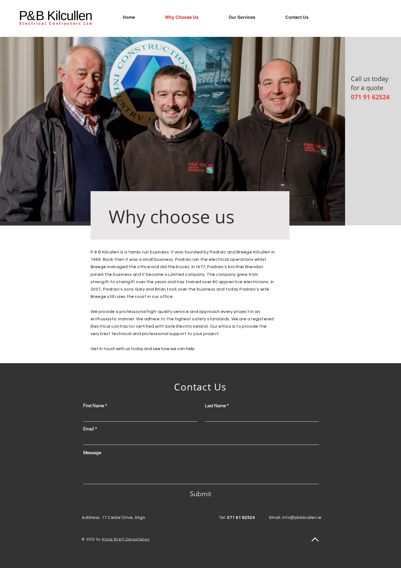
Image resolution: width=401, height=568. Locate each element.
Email (88, 429)
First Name (93, 405)
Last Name (215, 405)
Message (92, 452)
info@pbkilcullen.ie (301, 517)
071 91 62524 (370, 97)
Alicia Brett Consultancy (125, 539)
